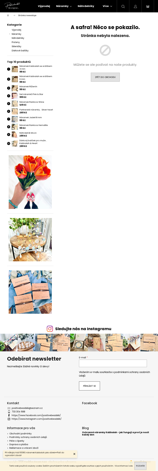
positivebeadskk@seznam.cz (27, 408)
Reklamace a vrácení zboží (23, 448)
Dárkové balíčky (20, 50)
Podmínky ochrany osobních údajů (28, 437)
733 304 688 (18, 411)
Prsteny (16, 42)
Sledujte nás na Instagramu (83, 329)
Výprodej (16, 29)
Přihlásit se (89, 386)
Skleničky (16, 46)
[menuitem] (44, 6)
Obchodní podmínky (20, 433)
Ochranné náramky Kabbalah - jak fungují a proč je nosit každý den (115, 433)
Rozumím (140, 466)
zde (131, 466)
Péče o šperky (16, 440)
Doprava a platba (18, 444)
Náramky (16, 34)
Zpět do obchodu (105, 77)
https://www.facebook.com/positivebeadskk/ (36, 415)
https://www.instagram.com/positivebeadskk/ (37, 418)
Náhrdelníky (18, 38)
